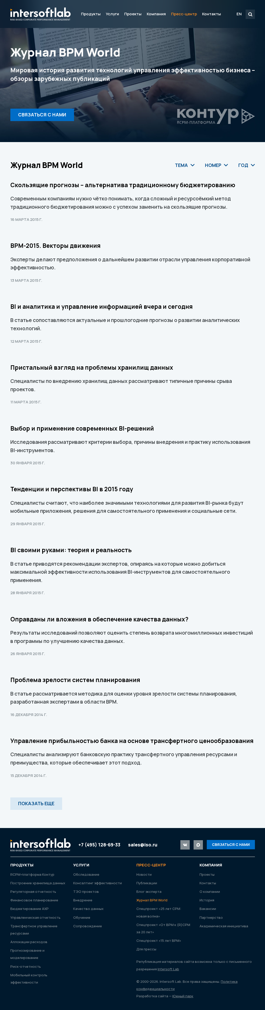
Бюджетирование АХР (29, 908)
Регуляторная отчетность (33, 891)
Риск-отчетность (25, 966)
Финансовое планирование (34, 900)
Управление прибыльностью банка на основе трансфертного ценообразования (132, 741)
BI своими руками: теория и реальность (71, 550)
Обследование (86, 874)
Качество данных (88, 908)
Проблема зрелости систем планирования (75, 680)
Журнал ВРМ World (151, 900)
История (207, 900)
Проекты (133, 14)
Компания (156, 14)
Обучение (81, 917)
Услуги (112, 14)
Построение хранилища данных (37, 883)
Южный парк (182, 996)
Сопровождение (87, 926)
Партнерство (211, 917)
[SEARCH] (250, 14)
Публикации (146, 883)
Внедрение (82, 900)
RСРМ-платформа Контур (32, 874)
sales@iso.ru (142, 844)
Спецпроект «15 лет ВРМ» (158, 940)
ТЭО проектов (86, 891)
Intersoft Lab (40, 14)
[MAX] (198, 845)
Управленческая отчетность (35, 917)
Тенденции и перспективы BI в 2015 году (71, 489)
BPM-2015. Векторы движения (55, 246)
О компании (210, 891)
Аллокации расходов (28, 941)
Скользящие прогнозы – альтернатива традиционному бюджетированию (122, 185)
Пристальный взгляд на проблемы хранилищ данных (91, 367)
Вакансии (208, 908)
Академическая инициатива (224, 926)
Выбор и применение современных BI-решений (82, 428)
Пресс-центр (184, 14)
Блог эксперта (148, 891)
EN (239, 14)
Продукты (91, 14)
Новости (144, 874)
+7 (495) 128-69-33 (99, 844)
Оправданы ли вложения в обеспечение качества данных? (99, 619)
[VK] (185, 845)
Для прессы (146, 949)
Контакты (211, 14)
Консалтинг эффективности (97, 883)
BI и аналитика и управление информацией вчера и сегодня (101, 307)
